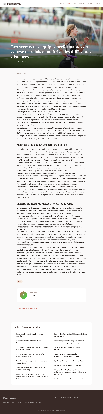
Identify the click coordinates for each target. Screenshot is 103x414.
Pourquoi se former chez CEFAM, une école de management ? (70, 335)
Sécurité (90, 4)
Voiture (97, 4)
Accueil (62, 4)
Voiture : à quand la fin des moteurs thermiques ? (28, 342)
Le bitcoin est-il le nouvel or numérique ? (68, 365)
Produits (82, 4)
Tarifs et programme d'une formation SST (69, 379)
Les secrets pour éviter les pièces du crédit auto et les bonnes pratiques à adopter (69, 342)
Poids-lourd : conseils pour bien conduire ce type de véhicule (31, 362)
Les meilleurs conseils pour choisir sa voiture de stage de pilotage (32, 348)
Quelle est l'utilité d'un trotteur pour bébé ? (69, 361)
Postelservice (12, 3)
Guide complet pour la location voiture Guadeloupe (29, 335)
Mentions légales (66, 397)
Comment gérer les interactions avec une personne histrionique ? (30, 368)
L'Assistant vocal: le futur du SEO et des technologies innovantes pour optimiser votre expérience (70, 372)
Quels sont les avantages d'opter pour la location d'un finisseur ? (30, 355)
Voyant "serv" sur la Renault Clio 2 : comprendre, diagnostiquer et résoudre (68, 355)
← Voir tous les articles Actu (27, 308)
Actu (68, 4)
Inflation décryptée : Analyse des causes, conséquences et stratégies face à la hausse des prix (32, 376)
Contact (76, 397)
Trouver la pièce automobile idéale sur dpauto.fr (68, 348)
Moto (74, 4)
